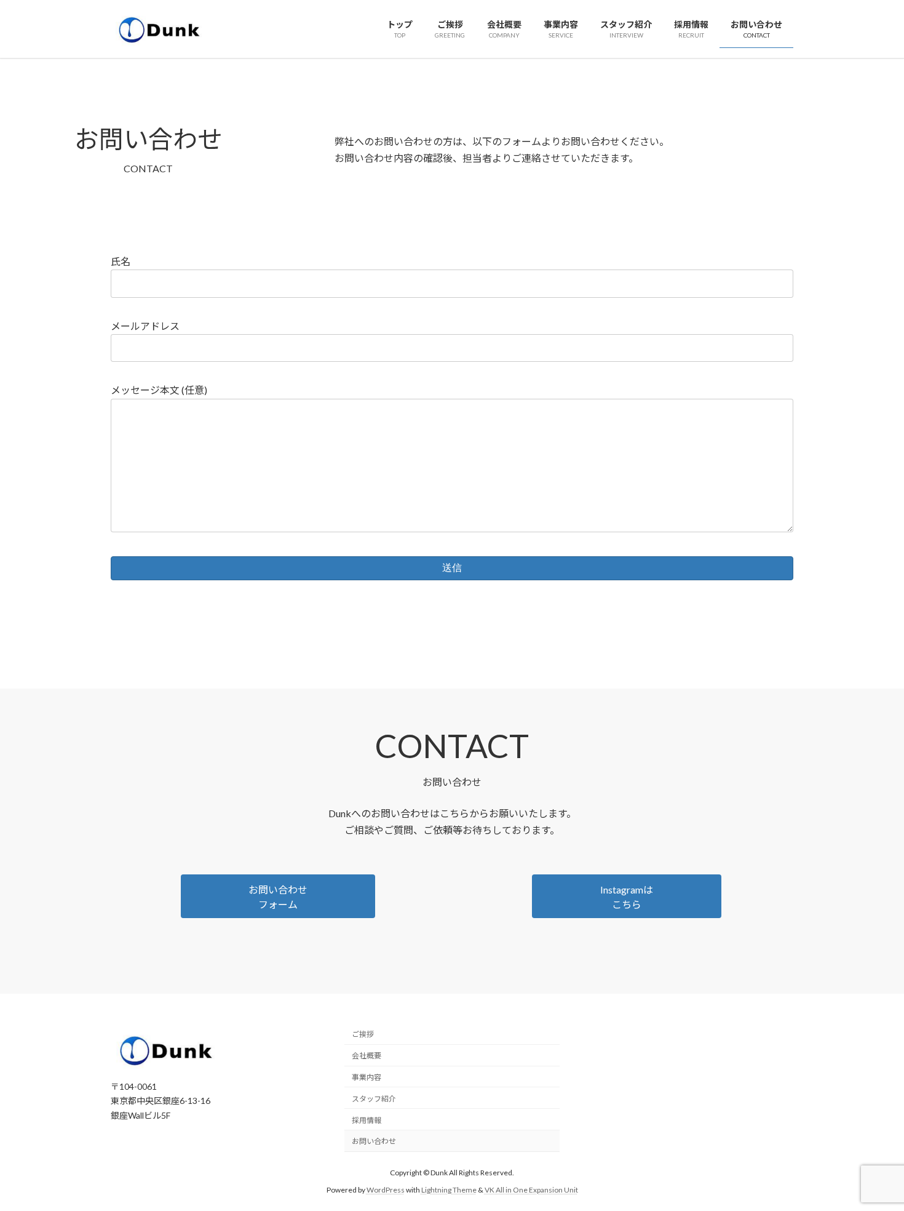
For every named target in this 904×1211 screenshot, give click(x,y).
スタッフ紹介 (374, 1098)
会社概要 (366, 1055)
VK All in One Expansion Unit (531, 1189)
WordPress (386, 1189)
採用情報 (366, 1119)
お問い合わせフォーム (277, 897)
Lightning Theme (449, 1189)
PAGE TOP (872, 1163)
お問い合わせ (374, 1141)
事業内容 (366, 1077)
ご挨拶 (363, 1034)
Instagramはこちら (626, 897)
